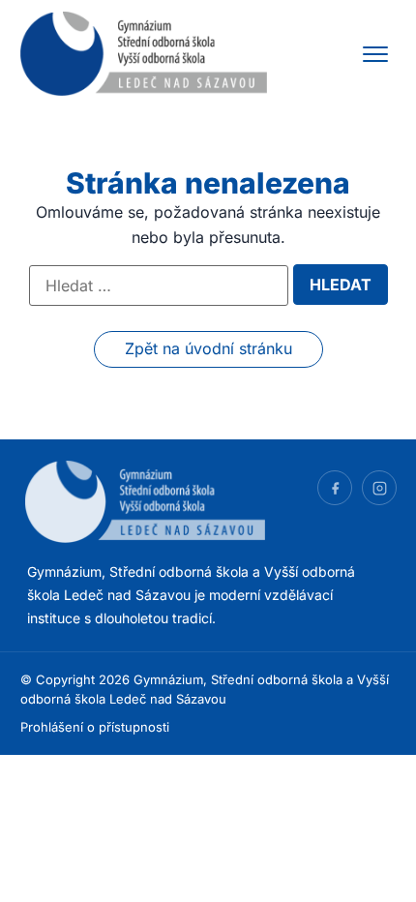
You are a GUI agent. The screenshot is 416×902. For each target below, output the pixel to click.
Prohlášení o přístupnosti (94, 727)
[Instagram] (379, 487)
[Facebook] (334, 487)
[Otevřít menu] (375, 54)
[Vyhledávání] (158, 285)
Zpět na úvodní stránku (208, 348)
